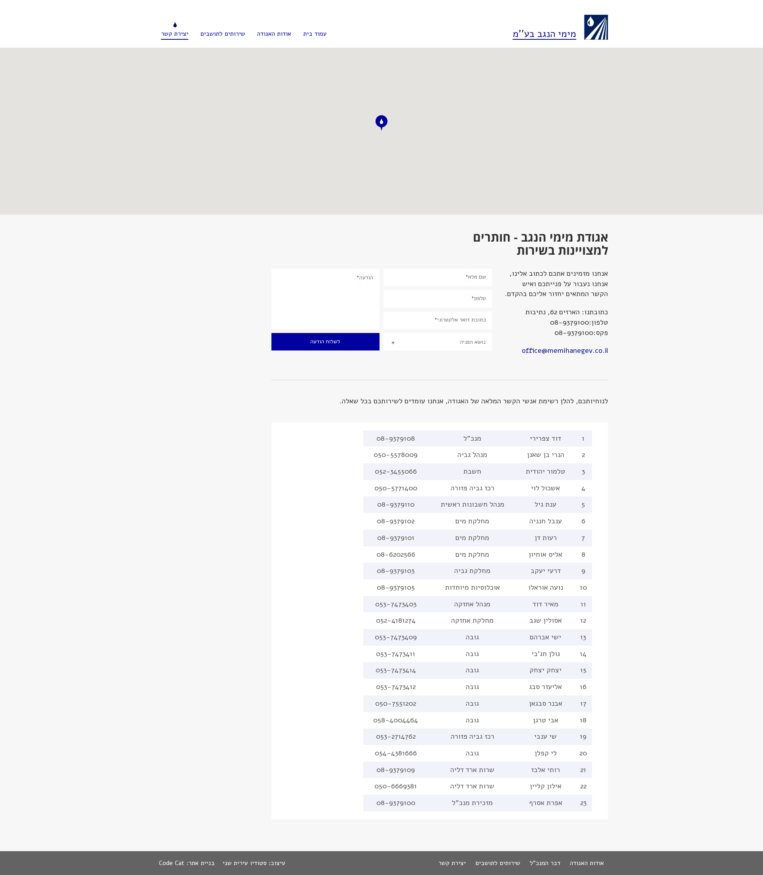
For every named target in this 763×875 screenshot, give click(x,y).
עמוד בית (315, 33)
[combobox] (437, 341)
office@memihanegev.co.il (565, 350)
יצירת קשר (174, 33)
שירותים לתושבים (222, 33)
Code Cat (171, 863)
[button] (381, 123)
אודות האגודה (274, 33)
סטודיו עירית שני (245, 863)
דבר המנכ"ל (545, 863)
